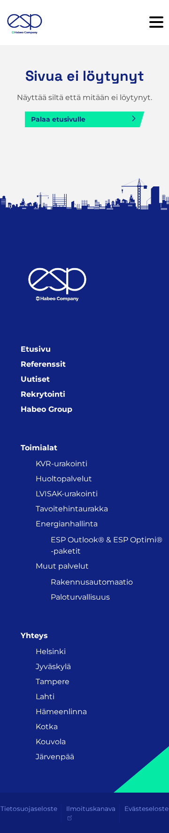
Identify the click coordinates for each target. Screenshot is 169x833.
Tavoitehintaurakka (72, 508)
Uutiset (35, 379)
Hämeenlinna (61, 711)
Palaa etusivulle (58, 119)
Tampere (52, 681)
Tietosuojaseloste (28, 808)
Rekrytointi (43, 394)
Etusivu (36, 349)
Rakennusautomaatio (92, 582)
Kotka (47, 726)
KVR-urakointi (61, 463)
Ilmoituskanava (90, 808)
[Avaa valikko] (156, 22)
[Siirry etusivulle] (24, 22)
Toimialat (39, 447)
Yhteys (34, 635)
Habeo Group (46, 409)
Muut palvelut (62, 566)
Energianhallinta (67, 523)
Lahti (45, 696)
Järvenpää (55, 756)
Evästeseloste (146, 808)
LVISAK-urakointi (67, 493)
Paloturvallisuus (80, 597)
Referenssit (43, 364)
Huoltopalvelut (64, 478)
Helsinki (51, 651)
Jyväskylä (53, 666)
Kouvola (51, 741)
